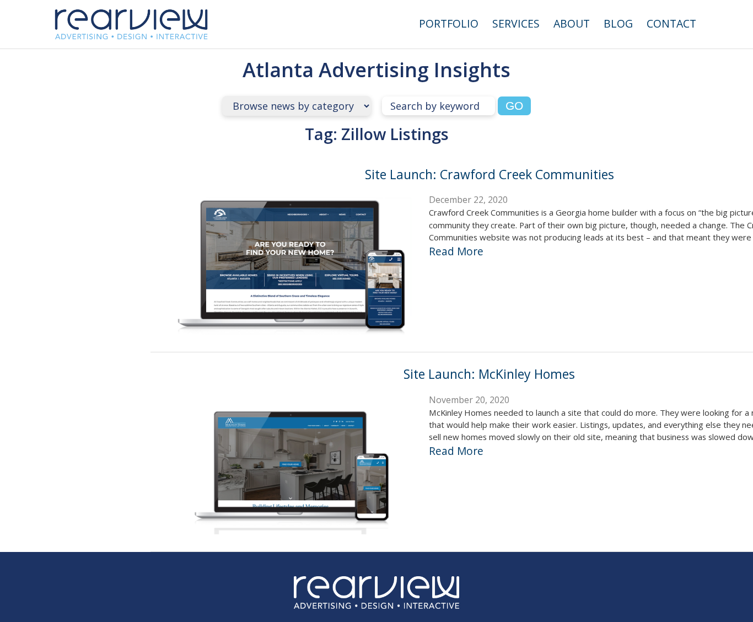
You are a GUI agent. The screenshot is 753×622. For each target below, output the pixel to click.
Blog (618, 23)
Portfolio (448, 23)
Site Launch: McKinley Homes (489, 374)
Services (516, 23)
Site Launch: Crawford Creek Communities (489, 174)
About (571, 23)
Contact (671, 23)
